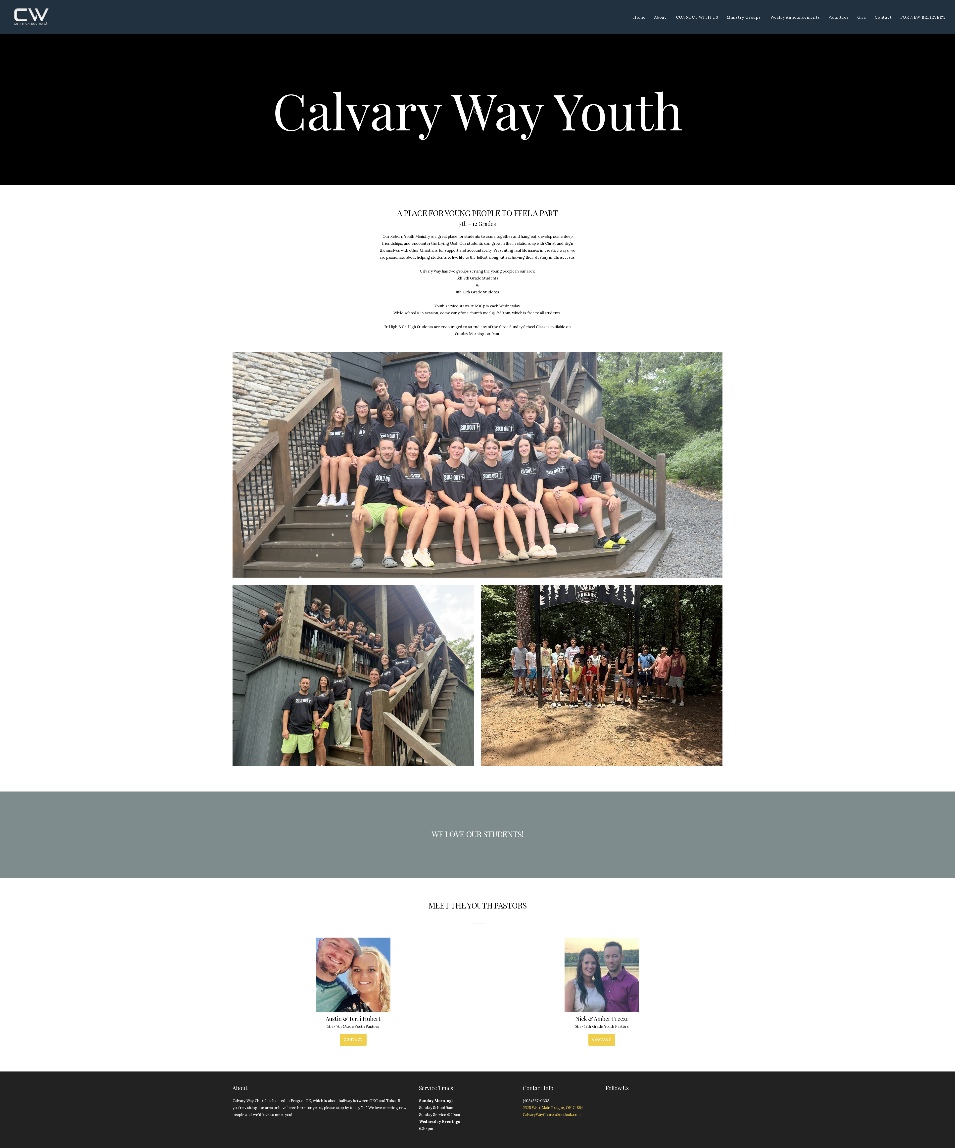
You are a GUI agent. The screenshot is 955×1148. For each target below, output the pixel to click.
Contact (883, 17)
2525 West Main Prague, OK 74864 (553, 1107)
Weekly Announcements (795, 17)
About (661, 17)
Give (861, 17)
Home (639, 17)
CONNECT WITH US (697, 17)
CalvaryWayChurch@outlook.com (552, 1114)
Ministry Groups (744, 17)
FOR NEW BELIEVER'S (923, 17)
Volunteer (838, 17)
